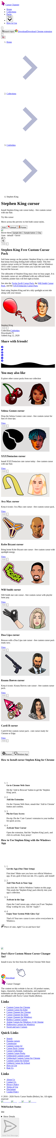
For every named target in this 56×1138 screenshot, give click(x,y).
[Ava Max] (25, 496)
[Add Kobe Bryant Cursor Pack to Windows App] (7, 559)
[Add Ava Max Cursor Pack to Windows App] (7, 514)
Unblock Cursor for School (18, 1063)
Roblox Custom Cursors (17, 1019)
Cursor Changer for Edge (17, 1015)
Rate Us (10, 1068)
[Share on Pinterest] (28, 352)
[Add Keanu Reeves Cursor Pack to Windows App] (7, 695)
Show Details (9, 1116)
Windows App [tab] (22, 754)
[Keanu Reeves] (25, 675)
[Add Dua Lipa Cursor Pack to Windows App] (7, 650)
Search (9, 1038)
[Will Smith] (25, 584)
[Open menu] (2, 28)
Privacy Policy (13, 1084)
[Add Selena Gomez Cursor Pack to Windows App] (7, 425)
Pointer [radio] (23, 227)
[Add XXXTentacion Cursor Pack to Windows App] (7, 471)
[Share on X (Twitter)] (28, 350)
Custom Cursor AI (14, 1046)
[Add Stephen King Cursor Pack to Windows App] (7, 243)
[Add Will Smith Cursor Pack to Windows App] (7, 604)
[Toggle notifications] (2, 34)
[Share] (3, 240)
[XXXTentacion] (25, 451)
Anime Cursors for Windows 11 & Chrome (25, 1022)
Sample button (29, 233)
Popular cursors (13, 1041)
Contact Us (11, 1082)
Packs (9, 14)
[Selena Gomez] (25, 405)
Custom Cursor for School (18, 1060)
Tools (10, 17)
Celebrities (15, 330)
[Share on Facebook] (28, 347)
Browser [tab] (8, 754)
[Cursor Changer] (3, 5)
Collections (11, 12)
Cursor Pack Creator (15, 1048)
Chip (39, 233)
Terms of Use (12, 1087)
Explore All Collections (11, 950)
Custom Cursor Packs (16, 1053)
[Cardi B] (25, 720)
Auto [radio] (4, 227)
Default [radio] (13, 227)
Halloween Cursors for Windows (21, 1024)
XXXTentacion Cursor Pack (25, 286)
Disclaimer (11, 1089)
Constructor (12, 1043)
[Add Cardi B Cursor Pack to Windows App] (7, 740)
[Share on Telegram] (28, 358)
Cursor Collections (15, 1051)
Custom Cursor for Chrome (18, 1007)
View (3, 423)
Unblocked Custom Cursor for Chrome (23, 1058)
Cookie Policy (13, 1092)
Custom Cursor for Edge (17, 1010)
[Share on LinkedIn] (28, 355)
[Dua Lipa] (25, 630)
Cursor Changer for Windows (19, 1017)
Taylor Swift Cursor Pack (23, 283)
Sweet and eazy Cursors (17, 1027)
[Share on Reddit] (28, 361)
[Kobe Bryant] (25, 539)
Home (9, 9)
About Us (11, 1079)
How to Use (12, 23)
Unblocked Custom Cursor (18, 1056)
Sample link (17, 233)
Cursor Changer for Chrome (19, 1012)
